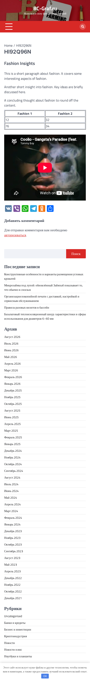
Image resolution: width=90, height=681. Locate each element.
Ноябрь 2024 (12, 457)
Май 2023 (10, 564)
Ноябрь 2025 (12, 397)
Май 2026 (10, 357)
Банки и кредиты (14, 622)
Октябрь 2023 (13, 544)
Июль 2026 (11, 343)
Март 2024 (11, 511)
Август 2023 (12, 558)
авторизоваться (15, 235)
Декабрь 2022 (13, 578)
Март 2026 (11, 370)
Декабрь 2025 (13, 390)
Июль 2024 (11, 484)
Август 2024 (12, 477)
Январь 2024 (12, 524)
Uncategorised (13, 616)
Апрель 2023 (12, 571)
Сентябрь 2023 (13, 551)
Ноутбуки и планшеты (18, 656)
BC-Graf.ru (45, 8)
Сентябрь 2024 (13, 471)
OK (45, 676)
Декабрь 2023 (13, 531)
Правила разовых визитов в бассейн (26, 307)
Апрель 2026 (12, 363)
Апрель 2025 (12, 424)
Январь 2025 (12, 444)
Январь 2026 (12, 383)
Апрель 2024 (12, 504)
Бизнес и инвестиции (17, 629)
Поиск (76, 253)
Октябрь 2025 (13, 404)
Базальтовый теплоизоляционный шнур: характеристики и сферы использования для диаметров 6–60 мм (45, 316)
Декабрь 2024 (13, 450)
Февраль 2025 (13, 437)
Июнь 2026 (11, 350)
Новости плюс (13, 649)
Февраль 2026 (13, 377)
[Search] (83, 26)
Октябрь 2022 (13, 591)
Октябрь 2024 (13, 464)
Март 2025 (11, 430)
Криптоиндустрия (15, 636)
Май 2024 (10, 497)
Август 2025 (12, 410)
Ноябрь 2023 (12, 538)
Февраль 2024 (13, 517)
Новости (9, 643)
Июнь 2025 (11, 417)
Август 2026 (12, 337)
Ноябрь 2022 (12, 584)
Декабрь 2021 (13, 598)
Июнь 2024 (11, 491)
